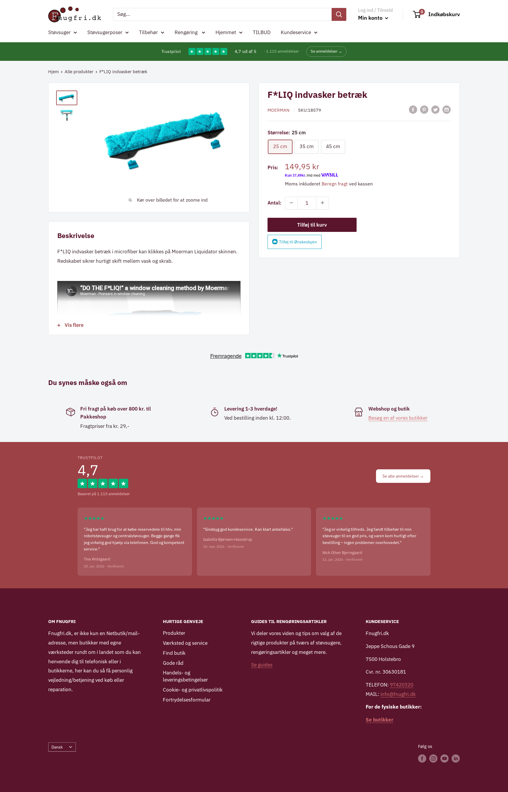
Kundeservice (296, 32)
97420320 (401, 685)
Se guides (262, 665)
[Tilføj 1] (322, 203)
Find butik (174, 653)
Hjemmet (225, 32)
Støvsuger (59, 32)
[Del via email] (446, 109)
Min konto (371, 17)
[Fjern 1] (291, 203)
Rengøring (187, 32)
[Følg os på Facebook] (422, 758)
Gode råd (173, 663)
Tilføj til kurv (312, 224)
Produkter (174, 633)
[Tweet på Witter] (435, 109)
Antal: (274, 202)
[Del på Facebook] (413, 109)
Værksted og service (185, 643)
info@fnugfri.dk (398, 694)
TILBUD (261, 32)
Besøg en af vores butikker (397, 418)
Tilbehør (148, 32)
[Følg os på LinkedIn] (456, 758)
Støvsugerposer (104, 32)
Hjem (53, 71)
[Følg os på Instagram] (433, 758)
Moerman (279, 110)
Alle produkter (79, 71)
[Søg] (339, 14)
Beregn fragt (335, 183)
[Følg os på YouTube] (444, 758)
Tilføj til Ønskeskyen (298, 241)
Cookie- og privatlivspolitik (193, 689)
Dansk (57, 747)
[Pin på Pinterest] (424, 109)
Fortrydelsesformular (186, 699)
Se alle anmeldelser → (403, 476)
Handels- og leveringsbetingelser (185, 676)
